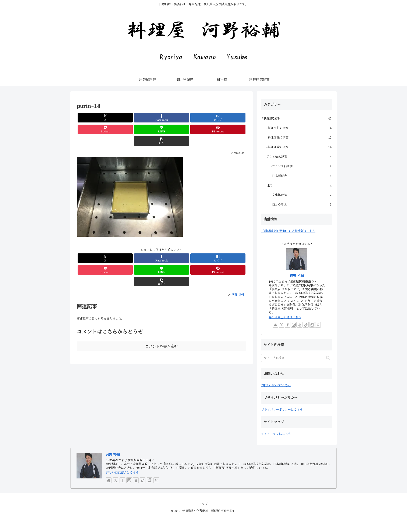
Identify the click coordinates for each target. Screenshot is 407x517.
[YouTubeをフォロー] (299, 325)
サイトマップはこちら (276, 433)
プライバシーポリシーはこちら (282, 409)
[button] (161, 141)
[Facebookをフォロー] (287, 325)
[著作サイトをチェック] (275, 325)
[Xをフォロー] (281, 325)
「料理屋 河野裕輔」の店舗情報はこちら (288, 230)
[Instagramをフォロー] (294, 325)
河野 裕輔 (297, 276)
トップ (203, 503)
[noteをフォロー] (312, 325)
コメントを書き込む (161, 346)
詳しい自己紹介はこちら (285, 317)
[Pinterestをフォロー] (318, 325)
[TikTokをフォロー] (306, 325)
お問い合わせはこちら (276, 385)
